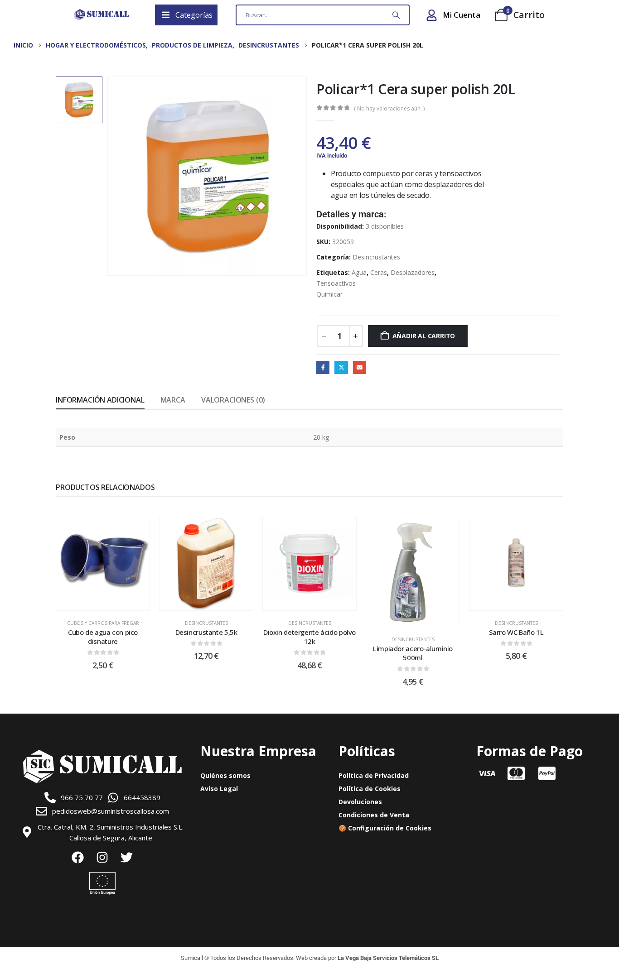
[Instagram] (102, 857)
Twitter (341, 367)
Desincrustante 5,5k (206, 632)
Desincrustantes (376, 257)
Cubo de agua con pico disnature (103, 637)
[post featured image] (103, 563)
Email (359, 367)
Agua (359, 272)
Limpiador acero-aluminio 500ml (413, 653)
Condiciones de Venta (374, 815)
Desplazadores (413, 272)
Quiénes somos (225, 775)
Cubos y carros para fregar (103, 623)
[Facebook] (78, 857)
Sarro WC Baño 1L (516, 632)
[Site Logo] (101, 15)
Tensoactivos (336, 283)
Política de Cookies (370, 788)
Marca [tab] (172, 400)
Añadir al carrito (423, 335)
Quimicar (329, 294)
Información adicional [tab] (100, 400)
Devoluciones (360, 801)
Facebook (322, 367)
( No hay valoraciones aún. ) (389, 108)
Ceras (378, 272)
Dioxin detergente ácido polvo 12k (309, 637)
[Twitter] (127, 857)
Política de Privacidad (374, 775)
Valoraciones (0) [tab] (233, 400)
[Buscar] (396, 14)
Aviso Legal (219, 788)
